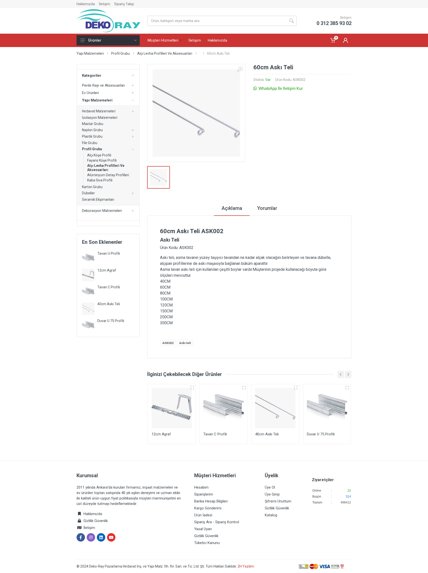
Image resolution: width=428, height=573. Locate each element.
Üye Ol (270, 487)
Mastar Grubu (92, 124)
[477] (192, 387)
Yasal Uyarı (203, 529)
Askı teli (185, 343)
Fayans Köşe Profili (102, 160)
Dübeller (88, 193)
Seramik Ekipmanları (98, 199)
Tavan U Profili (108, 253)
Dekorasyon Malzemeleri (102, 210)
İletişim (104, 4)
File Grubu (89, 143)
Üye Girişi (272, 494)
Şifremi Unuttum (278, 501)
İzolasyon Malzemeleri (99, 118)
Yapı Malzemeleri (90, 53)
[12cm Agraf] (88, 274)
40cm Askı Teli (108, 304)
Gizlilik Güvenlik (95, 521)
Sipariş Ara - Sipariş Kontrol (216, 522)
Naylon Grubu (92, 130)
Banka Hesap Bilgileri (211, 501)
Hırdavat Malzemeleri (98, 111)
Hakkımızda (86, 4)
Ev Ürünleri (90, 93)
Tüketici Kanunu (207, 543)
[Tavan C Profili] (88, 291)
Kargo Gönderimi (207, 508)
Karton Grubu (92, 187)
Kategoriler (91, 75)
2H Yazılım (246, 566)
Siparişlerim (203, 494)
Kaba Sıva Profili (99, 180)
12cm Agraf (106, 270)
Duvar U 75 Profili (110, 321)
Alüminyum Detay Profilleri (108, 175)
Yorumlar (267, 208)
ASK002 (168, 343)
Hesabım (201, 487)
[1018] (244, 387)
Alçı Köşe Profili (99, 155)
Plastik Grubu (92, 136)
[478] (295, 387)
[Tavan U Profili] (88, 257)
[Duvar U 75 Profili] (88, 325)
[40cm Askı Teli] (88, 308)
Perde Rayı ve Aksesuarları (103, 85)
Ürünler (94, 40)
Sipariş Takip (124, 4)
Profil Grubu (120, 53)
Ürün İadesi (203, 515)
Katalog (271, 515)
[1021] (347, 387)
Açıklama (231, 208)
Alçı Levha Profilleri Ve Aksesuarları (164, 53)
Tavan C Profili (108, 287)
